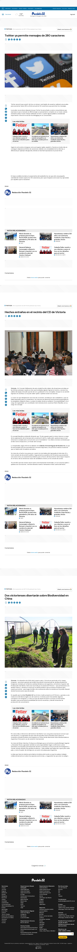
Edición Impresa (57, 8)
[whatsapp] (9, 39)
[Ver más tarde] (6, 39)
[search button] (3, 8)
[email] (17, 39)
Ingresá (72, 14)
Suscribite (62, 937)
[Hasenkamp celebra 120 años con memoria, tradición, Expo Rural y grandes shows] (46, 236)
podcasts (30, 8)
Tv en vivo (64, 8)
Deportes (8, 8)
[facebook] (12, 39)
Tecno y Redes (23, 8)
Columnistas (38, 8)
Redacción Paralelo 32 (21, 192)
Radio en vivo (71, 8)
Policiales (14, 8)
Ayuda (47, 944)
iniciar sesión (34, 277)
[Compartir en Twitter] (14, 39)
